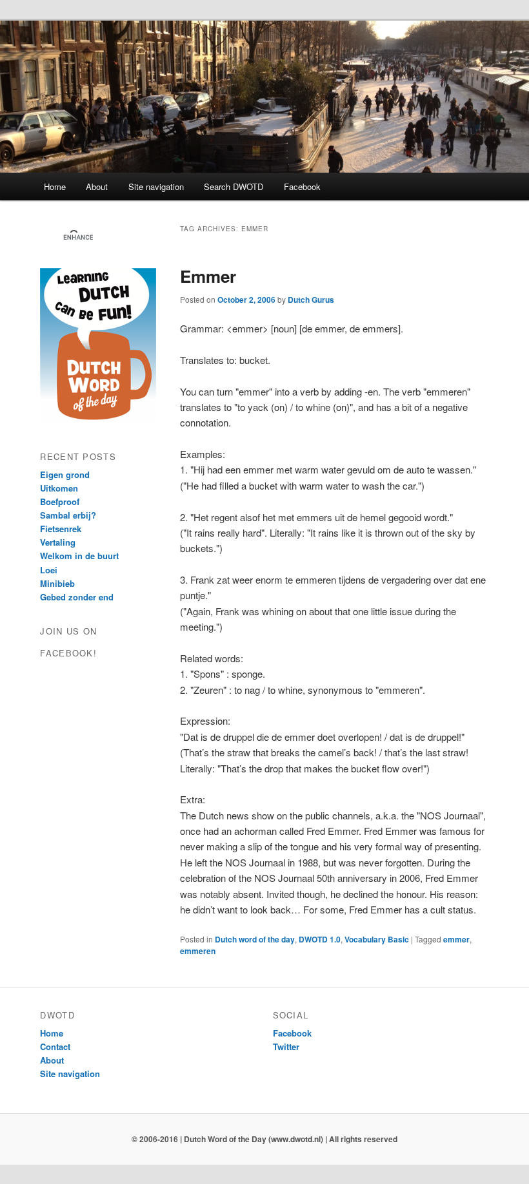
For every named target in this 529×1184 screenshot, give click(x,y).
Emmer (208, 276)
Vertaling (57, 542)
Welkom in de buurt (79, 555)
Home (55, 186)
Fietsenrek (60, 528)
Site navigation (156, 186)
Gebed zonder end (77, 597)
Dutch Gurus (311, 299)
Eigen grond (65, 474)
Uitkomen (59, 488)
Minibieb (57, 583)
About (97, 186)
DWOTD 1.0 (320, 939)
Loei (48, 570)
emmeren (197, 951)
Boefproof (59, 501)
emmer (456, 939)
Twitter (286, 1046)
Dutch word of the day (255, 939)
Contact (55, 1046)
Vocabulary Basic (376, 939)
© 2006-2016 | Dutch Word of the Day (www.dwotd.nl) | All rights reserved (264, 1139)
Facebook (302, 186)
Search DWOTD (233, 186)
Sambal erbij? (68, 515)
